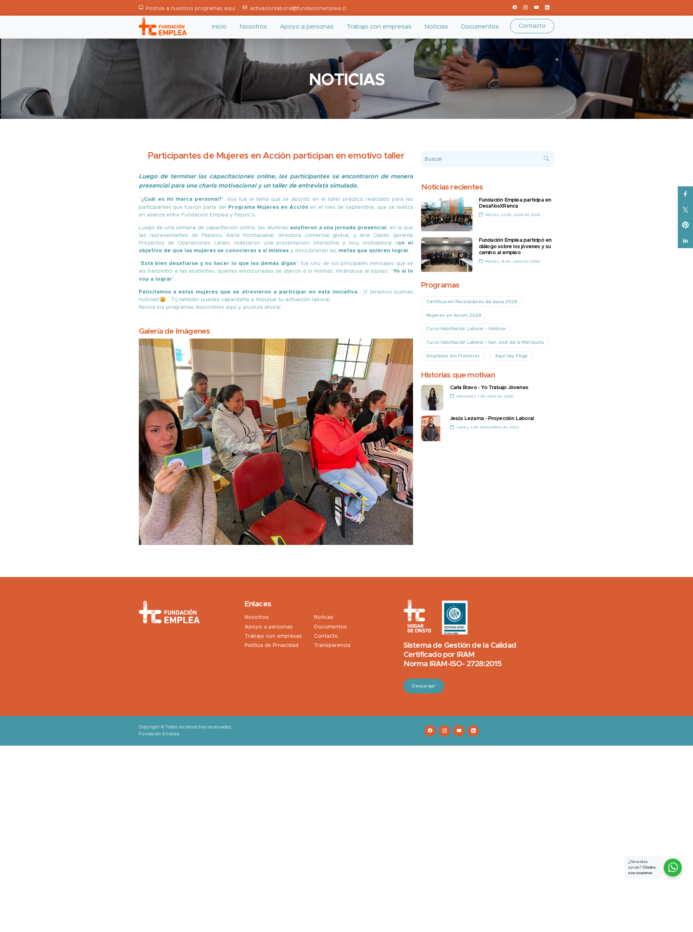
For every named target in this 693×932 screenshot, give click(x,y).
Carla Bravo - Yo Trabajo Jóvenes (489, 387)
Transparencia (332, 645)
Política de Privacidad (271, 645)
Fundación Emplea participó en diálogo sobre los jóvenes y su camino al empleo (515, 246)
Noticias (436, 27)
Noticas (323, 617)
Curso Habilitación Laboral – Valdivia (465, 328)
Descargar (424, 686)
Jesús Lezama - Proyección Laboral (492, 418)
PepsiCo (244, 215)
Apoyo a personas (307, 27)
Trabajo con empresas (378, 27)
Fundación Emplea (204, 215)
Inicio (219, 27)
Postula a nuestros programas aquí (190, 8)
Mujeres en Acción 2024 (453, 315)
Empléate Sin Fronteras (453, 356)
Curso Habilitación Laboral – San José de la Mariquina (485, 342)
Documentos (480, 27)
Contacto (532, 26)
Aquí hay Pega (511, 356)
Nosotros (253, 27)
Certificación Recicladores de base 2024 (471, 302)
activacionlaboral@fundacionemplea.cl (298, 8)
